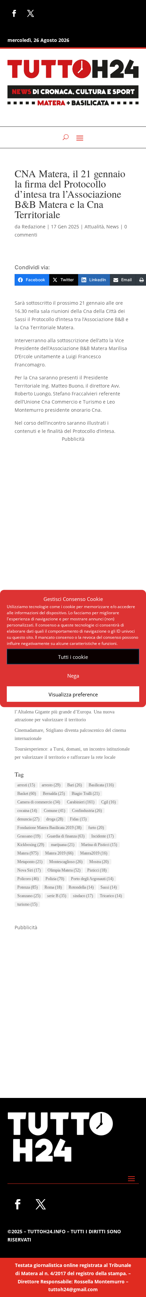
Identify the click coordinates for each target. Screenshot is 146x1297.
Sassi (109, 887)
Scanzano (28, 895)
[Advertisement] (73, 516)
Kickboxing (30, 844)
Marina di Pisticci (99, 844)
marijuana (62, 844)
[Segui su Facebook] (14, 13)
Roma (53, 887)
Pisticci (97, 870)
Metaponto (29, 861)
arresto (51, 785)
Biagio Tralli (85, 793)
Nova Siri (29, 870)
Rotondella (81, 887)
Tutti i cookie (73, 656)
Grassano (28, 836)
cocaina (27, 810)
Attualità (94, 226)
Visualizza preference (73, 694)
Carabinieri (80, 802)
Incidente (102, 836)
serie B (56, 895)
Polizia (54, 878)
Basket (26, 793)
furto (96, 827)
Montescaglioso (66, 861)
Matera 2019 (59, 853)
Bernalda (54, 793)
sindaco (83, 895)
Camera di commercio (38, 802)
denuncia (28, 819)
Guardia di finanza (66, 836)
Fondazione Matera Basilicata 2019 (49, 827)
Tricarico (111, 895)
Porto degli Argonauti (92, 878)
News (112, 226)
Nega (73, 675)
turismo (27, 904)
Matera (27, 853)
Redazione (33, 226)
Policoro (28, 878)
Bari (74, 785)
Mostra (99, 861)
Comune (54, 810)
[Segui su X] (30, 13)
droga (54, 819)
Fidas (78, 819)
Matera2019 (93, 853)
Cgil (108, 802)
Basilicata (101, 785)
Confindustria (87, 810)
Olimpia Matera (64, 870)
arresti (26, 785)
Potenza (27, 887)
